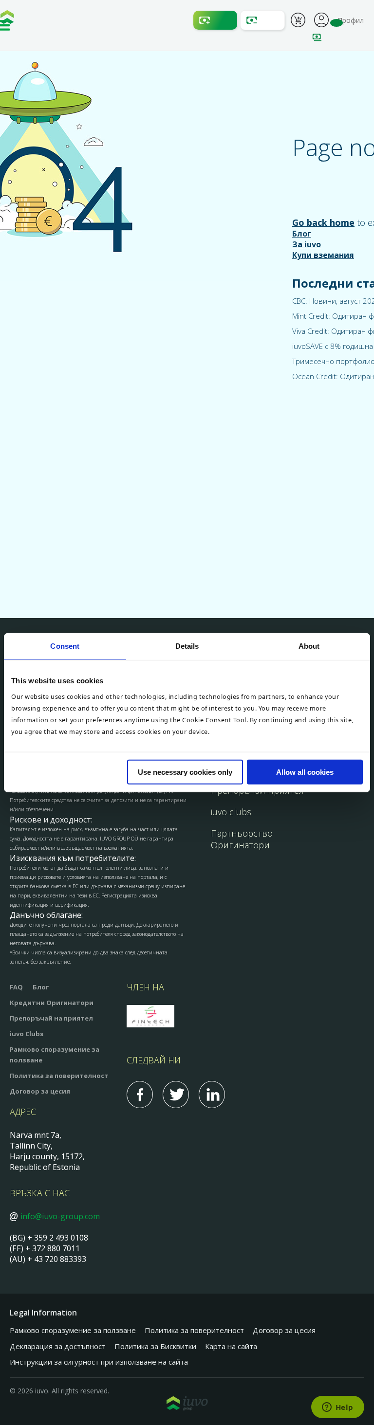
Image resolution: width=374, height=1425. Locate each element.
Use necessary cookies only (185, 771)
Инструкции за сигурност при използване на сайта (99, 1362)
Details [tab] (187, 646)
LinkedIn (212, 1094)
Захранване (215, 20)
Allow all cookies (305, 771)
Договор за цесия (40, 1091)
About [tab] (309, 646)
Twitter (176, 1094)
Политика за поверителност (59, 1075)
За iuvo (306, 244)
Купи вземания (323, 255)
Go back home (323, 222)
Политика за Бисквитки (155, 1346)
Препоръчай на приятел (51, 1018)
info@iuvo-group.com (60, 1216)
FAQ (16, 987)
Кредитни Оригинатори (52, 1002)
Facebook (140, 1094)
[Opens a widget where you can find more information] (337, 1408)
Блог (301, 233)
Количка (298, 21)
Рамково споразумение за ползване (73, 1330)
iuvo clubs (231, 812)
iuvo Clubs (26, 1033)
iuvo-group (7, 19)
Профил (321, 19)
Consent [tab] (64, 646)
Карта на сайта (231, 1346)
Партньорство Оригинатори (242, 839)
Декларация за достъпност (58, 1346)
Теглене (262, 20)
